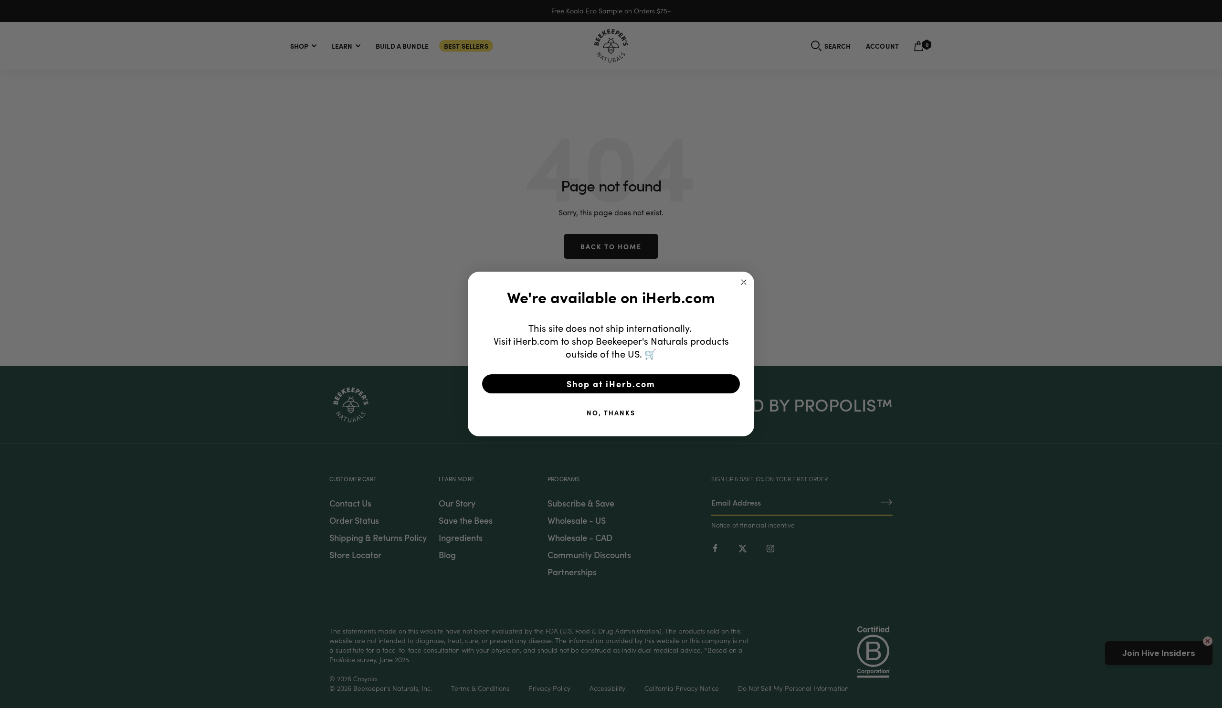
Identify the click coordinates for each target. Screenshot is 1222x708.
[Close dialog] (743, 282)
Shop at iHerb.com (611, 384)
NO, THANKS (611, 412)
